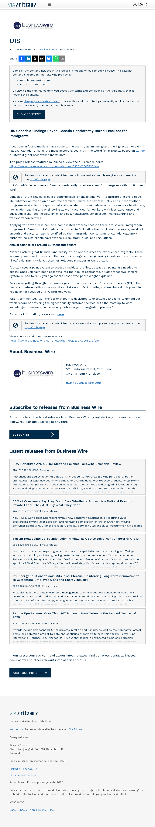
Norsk (33, 809)
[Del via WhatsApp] (56, 59)
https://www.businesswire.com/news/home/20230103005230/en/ (54, 166)
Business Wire (48, 49)
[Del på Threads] (42, 59)
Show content (28, 114)
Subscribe (20, 434)
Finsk (52, 809)
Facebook (28, 768)
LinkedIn (14, 768)
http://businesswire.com (83, 382)
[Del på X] (35, 59)
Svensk (42, 809)
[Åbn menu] (50, 4)
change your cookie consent (42, 101)
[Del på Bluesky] (49, 59)
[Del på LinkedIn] (28, 59)
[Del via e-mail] (62, 59)
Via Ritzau (75, 729)
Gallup (140, 150)
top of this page (40, 179)
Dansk (13, 809)
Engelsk (23, 809)
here (60, 314)
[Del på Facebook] (22, 59)
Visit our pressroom (30, 673)
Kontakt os (16, 729)
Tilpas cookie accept (22, 775)
